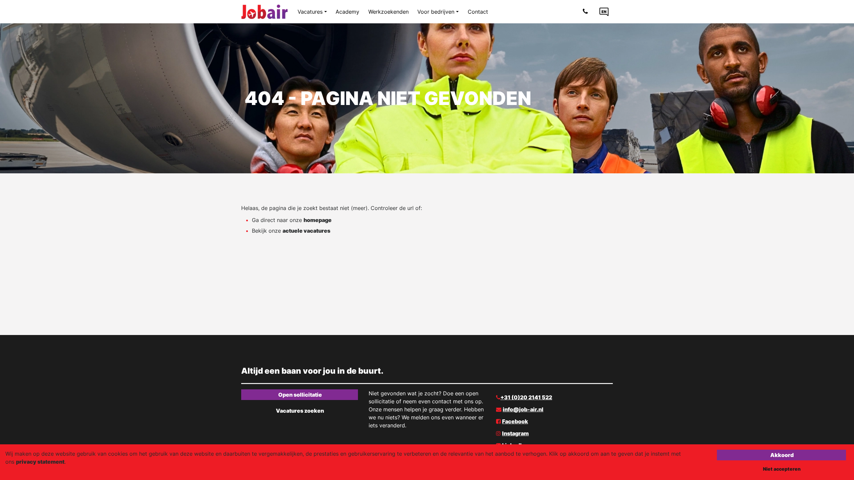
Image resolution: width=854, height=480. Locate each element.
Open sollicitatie (300, 394)
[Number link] (586, 11)
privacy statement (40, 461)
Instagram (515, 433)
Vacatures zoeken (300, 410)
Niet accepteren (782, 469)
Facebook (515, 421)
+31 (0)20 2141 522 (526, 397)
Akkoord (782, 455)
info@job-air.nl (523, 409)
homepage (318, 220)
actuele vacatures (306, 230)
